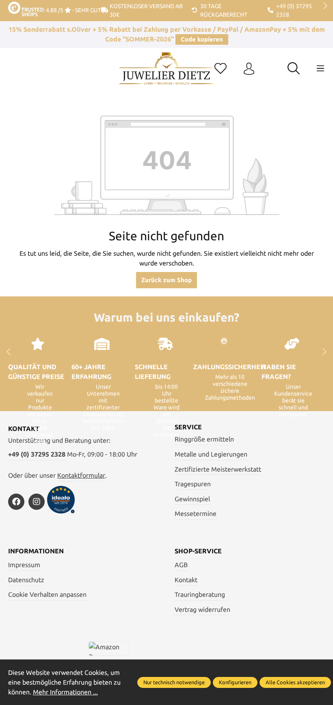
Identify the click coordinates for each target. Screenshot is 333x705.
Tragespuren (193, 483)
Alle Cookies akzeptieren (295, 682)
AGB (181, 564)
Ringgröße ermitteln (204, 439)
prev (12, 6)
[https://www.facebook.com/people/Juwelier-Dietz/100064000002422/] (16, 502)
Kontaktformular (81, 475)
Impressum (24, 564)
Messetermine (195, 513)
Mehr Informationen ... (65, 692)
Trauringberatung (200, 594)
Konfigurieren (235, 682)
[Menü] (320, 68)
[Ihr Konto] (249, 69)
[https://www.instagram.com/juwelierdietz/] (36, 502)
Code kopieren (202, 39)
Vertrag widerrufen (202, 609)
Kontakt (186, 579)
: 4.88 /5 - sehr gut (72, 10)
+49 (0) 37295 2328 (36, 454)
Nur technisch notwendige (174, 682)
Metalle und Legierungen (211, 454)
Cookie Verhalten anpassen (47, 594)
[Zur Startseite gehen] (166, 74)
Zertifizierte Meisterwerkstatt (218, 469)
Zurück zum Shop (166, 279)
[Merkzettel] (220, 69)
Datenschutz (26, 579)
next (323, 6)
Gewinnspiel (192, 499)
